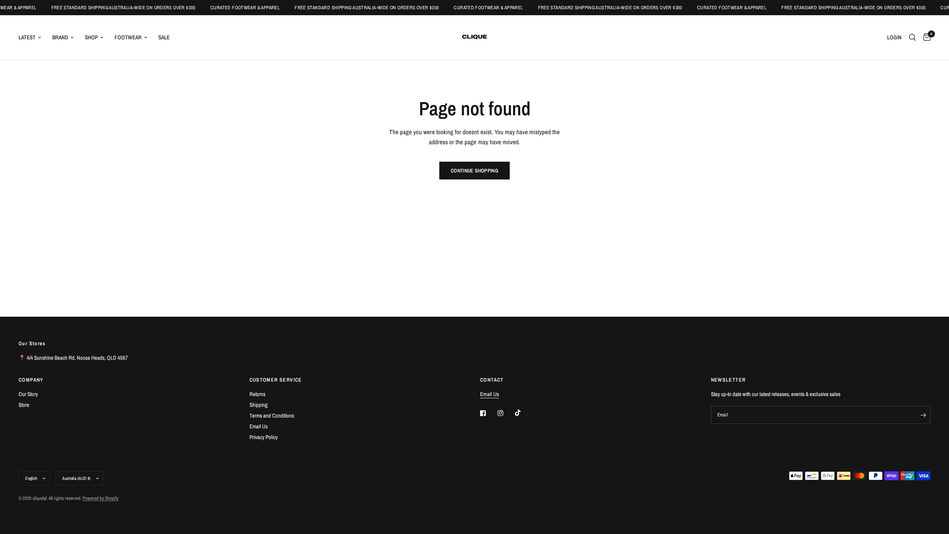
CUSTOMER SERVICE (275, 379)
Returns (257, 394)
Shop (91, 37)
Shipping (258, 405)
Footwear (128, 37)
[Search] (912, 37)
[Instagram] (505, 413)
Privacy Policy (263, 437)
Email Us (258, 426)
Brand (60, 37)
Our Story (28, 394)
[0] (925, 37)
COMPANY (31, 379)
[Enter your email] (923, 415)
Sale (164, 37)
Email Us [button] (489, 394)
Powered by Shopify (100, 498)
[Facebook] (488, 413)
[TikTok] (523, 413)
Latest (27, 37)
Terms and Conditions (271, 415)
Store (24, 405)
